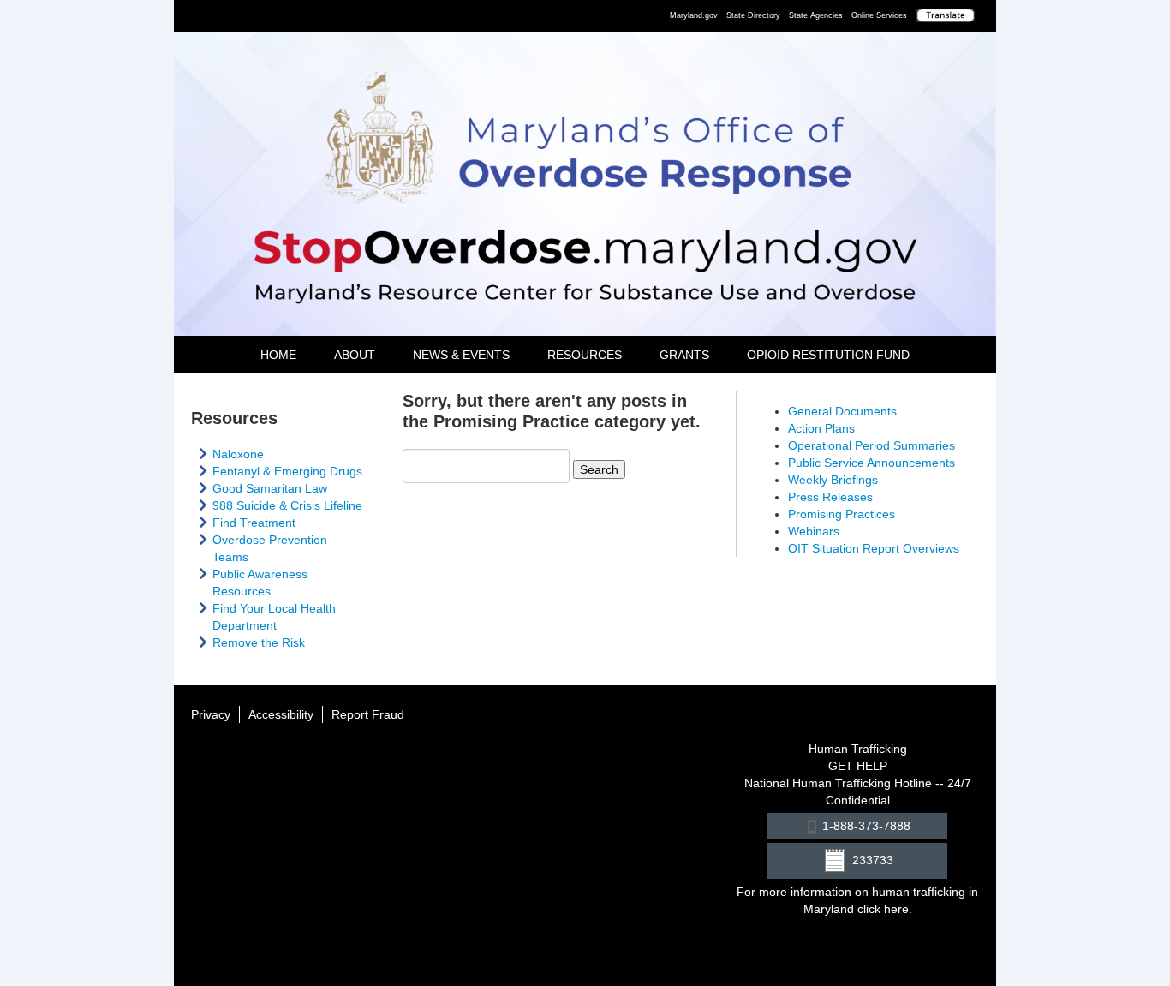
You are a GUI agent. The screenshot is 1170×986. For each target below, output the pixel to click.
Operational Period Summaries (871, 445)
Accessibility (280, 714)
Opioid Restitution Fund (828, 355)
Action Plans (821, 428)
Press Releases (830, 497)
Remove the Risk (258, 642)
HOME (278, 355)
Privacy (210, 714)
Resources (584, 355)
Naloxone (238, 454)
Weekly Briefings (833, 480)
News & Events (461, 355)
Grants (684, 355)
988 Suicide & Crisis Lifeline (287, 505)
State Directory (753, 15)
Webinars (813, 531)
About (354, 355)
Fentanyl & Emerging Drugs (287, 471)
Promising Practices (841, 514)
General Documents (842, 411)
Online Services (879, 15)
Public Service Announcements (871, 462)
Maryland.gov (694, 15)
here (896, 909)
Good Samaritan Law (269, 488)
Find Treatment (253, 522)
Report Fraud (367, 714)
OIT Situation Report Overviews (873, 548)
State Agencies (816, 15)
